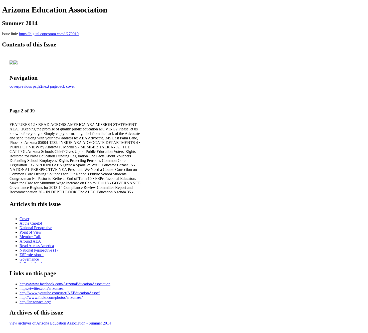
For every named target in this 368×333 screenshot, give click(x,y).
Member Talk (30, 237)
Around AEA (30, 241)
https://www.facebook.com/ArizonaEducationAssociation (65, 284)
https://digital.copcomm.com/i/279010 (49, 34)
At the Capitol (31, 223)
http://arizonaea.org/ (35, 302)
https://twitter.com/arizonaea (42, 288)
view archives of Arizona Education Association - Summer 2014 (60, 323)
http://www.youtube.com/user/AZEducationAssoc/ (60, 293)
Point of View (31, 232)
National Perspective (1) (39, 250)
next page (50, 86)
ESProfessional (32, 255)
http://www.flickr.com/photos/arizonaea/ (51, 297)
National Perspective (36, 228)
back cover (66, 86)
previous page (29, 86)
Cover (24, 219)
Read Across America (37, 246)
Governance (29, 259)
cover (14, 86)
